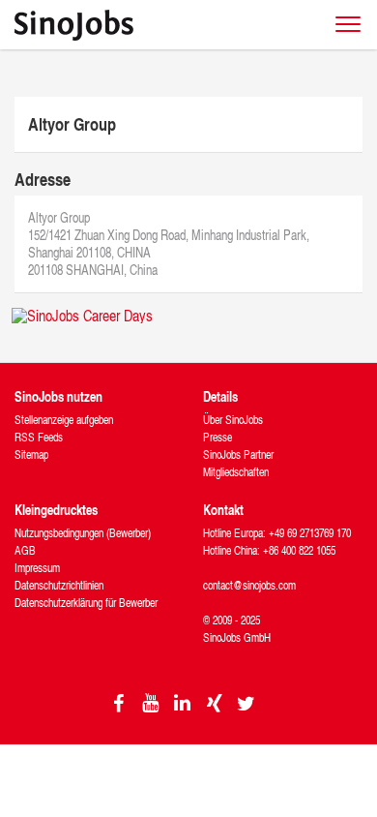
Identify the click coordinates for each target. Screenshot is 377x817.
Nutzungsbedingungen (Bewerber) (82, 533)
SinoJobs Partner (238, 454)
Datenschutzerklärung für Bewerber (86, 602)
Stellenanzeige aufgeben (63, 419)
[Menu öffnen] (348, 24)
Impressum (37, 568)
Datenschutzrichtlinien (58, 585)
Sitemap (31, 454)
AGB (25, 550)
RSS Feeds (38, 437)
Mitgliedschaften (236, 472)
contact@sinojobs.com (249, 585)
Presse (217, 437)
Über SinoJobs (233, 419)
